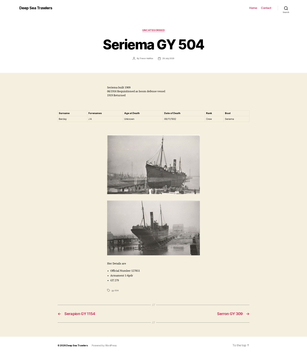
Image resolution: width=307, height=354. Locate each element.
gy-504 (115, 290)
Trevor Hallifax (146, 58)
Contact (266, 8)
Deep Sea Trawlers (35, 8)
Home (253, 8)
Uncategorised (153, 30)
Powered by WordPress (104, 345)
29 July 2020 (168, 58)
